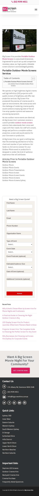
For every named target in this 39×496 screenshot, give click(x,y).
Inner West (6, 419)
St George (6, 433)
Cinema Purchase (8, 478)
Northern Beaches (9, 450)
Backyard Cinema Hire (10, 475)
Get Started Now (20, 370)
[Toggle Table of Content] (32, 78)
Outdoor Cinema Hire (10, 472)
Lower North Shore (9, 446)
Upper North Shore (9, 443)
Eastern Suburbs (8, 422)
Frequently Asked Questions (12, 482)
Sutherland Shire (8, 436)
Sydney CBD (6, 416)
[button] (36, 9)
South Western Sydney (10, 429)
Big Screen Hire (29, 490)
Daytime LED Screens (10, 468)
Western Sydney (8, 426)
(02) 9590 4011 (20, 2)
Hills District (7, 439)
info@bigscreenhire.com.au (17, 397)
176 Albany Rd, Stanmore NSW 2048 (20, 387)
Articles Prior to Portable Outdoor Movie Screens (22, 84)
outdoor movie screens (24, 123)
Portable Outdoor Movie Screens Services (19, 81)
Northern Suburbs (8, 453)
